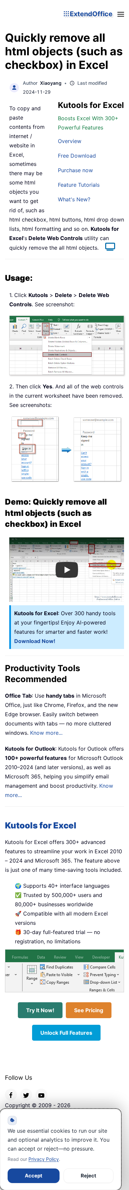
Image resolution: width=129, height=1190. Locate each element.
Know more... (46, 732)
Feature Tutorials (79, 184)
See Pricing (88, 1010)
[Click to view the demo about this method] (107, 247)
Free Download (77, 155)
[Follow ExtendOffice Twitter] (26, 1095)
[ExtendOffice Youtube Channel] (41, 1095)
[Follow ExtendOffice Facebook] (11, 1095)
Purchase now (75, 170)
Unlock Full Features (66, 1032)
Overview (69, 141)
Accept (33, 1175)
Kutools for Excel (40, 825)
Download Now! (34, 641)
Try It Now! (40, 1010)
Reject (88, 1175)
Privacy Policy (43, 1159)
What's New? (74, 199)
